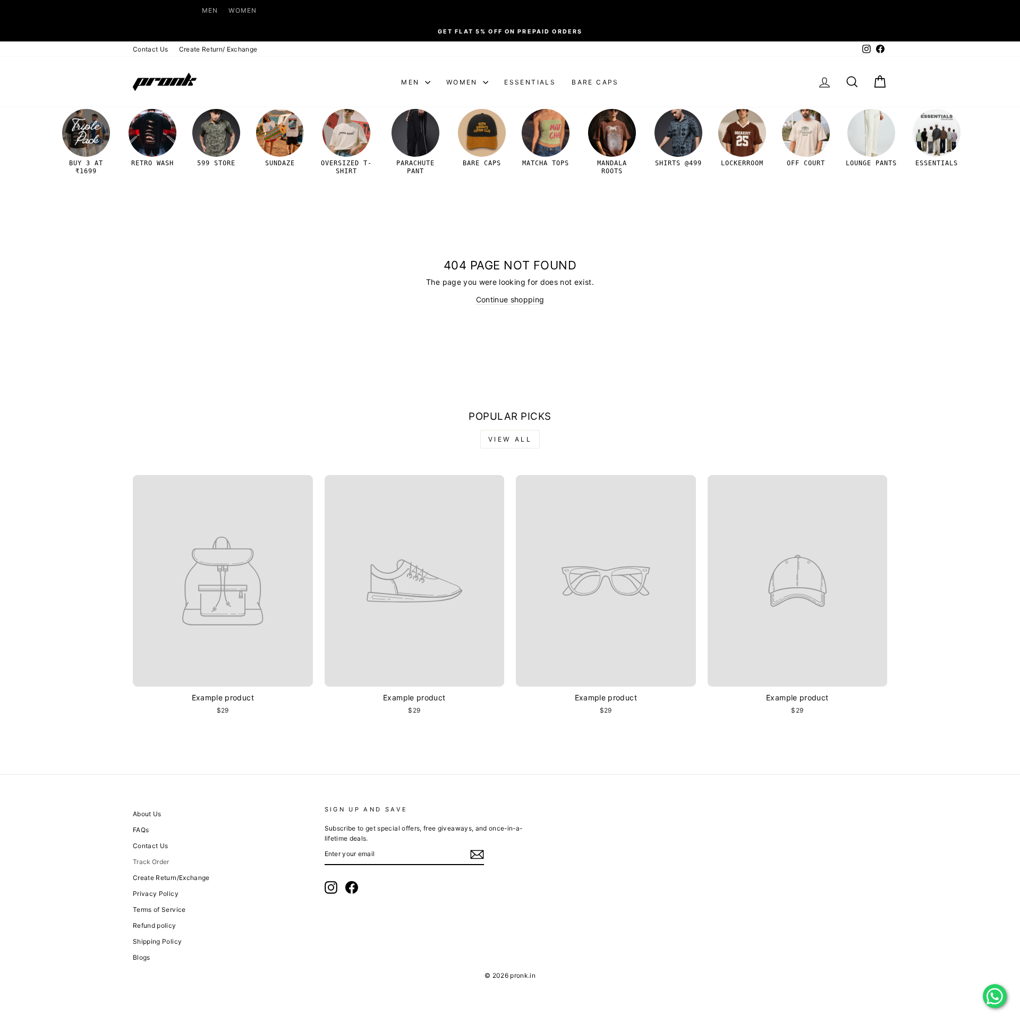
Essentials (530, 82)
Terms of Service (159, 909)
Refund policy (154, 925)
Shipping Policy (157, 941)
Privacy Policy (155, 894)
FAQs (141, 830)
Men (210, 10)
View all (510, 439)
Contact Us (150, 49)
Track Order (151, 862)
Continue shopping (510, 299)
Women (242, 10)
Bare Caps (595, 82)
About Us (147, 814)
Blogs (141, 957)
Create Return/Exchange (171, 878)
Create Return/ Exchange (218, 49)
